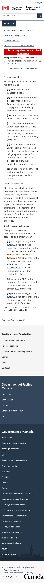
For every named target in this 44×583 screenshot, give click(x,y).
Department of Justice (23, 30)
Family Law (6, 394)
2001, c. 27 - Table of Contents (19, 45)
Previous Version (16, 68)
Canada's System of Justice (13, 410)
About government (10, 448)
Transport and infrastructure (15, 515)
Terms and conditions (13, 572)
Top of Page (7, 576)
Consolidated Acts (12, 40)
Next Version (31, 68)
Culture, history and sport (13, 504)
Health (5, 482)
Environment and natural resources (17, 493)
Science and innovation (12, 532)
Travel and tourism (10, 466)
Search (5, 357)
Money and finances (11, 526)
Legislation (21, 35)
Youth (4, 548)
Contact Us (6, 368)
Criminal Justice (8, 399)
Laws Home (9, 35)
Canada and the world (11, 521)
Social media (7, 567)
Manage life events (10, 554)
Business (6, 471)
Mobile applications (25, 567)
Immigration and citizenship (14, 460)
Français (38, 2)
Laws (4, 416)
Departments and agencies (14, 443)
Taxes (4, 488)
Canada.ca (6, 30)
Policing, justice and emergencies (16, 510)
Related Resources (10, 346)
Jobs (4, 455)
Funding (5, 405)
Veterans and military (11, 543)
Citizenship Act (14, 244)
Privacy (30, 572)
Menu (8, 23)
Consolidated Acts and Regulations (17, 351)
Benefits (5, 477)
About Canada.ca (11, 570)
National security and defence (15, 499)
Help (4, 362)
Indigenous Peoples (10, 537)
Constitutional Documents (13, 340)
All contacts (7, 437)
